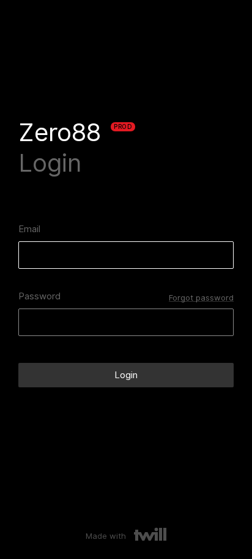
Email (29, 229)
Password (39, 296)
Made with (107, 536)
